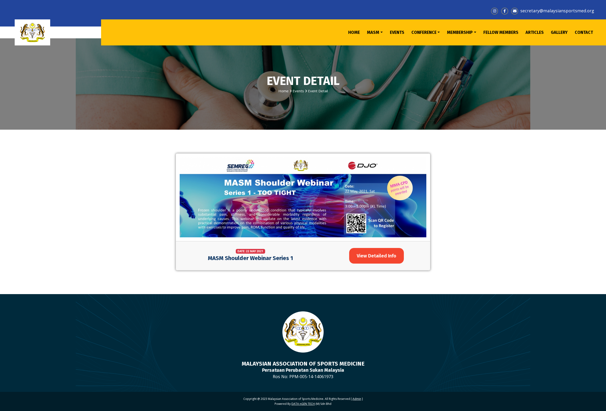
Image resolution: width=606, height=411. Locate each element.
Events (298, 90)
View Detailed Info (376, 256)
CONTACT (584, 32)
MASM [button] (373, 32)
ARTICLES (535, 32)
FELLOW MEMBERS (500, 32)
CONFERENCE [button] (424, 32)
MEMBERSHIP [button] (460, 32)
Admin (356, 399)
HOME (354, 32)
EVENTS (397, 32)
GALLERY (559, 32)
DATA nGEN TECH (303, 404)
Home (283, 90)
